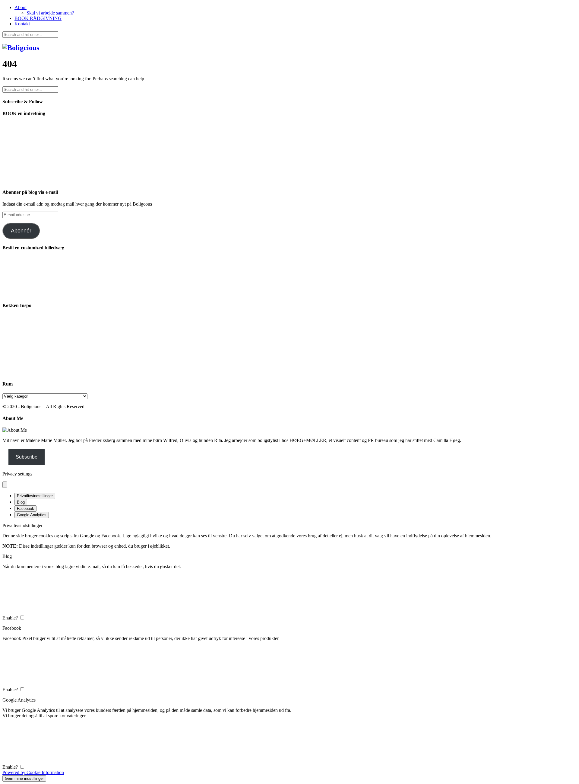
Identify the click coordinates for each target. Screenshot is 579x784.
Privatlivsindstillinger (35, 496)
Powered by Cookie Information (33, 772)
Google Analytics (31, 515)
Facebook (25, 508)
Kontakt (22, 23)
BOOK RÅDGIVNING (38, 18)
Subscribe (26, 456)
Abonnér (21, 231)
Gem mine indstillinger (24, 778)
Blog (21, 502)
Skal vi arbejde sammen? (50, 12)
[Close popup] (4, 485)
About (20, 7)
